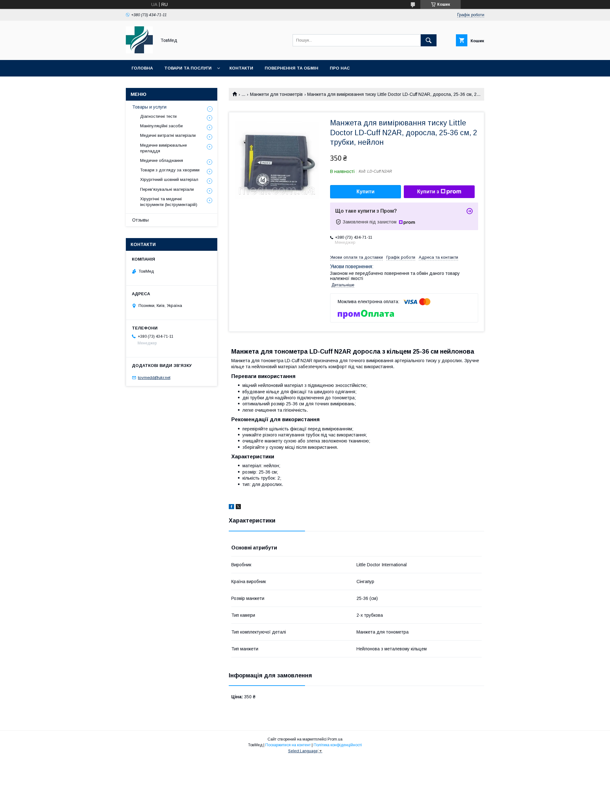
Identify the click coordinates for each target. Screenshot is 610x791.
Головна (142, 68)
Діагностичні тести (158, 116)
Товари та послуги (188, 68)
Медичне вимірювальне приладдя (163, 148)
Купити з (428, 191)
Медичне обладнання (161, 160)
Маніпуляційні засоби (161, 125)
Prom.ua (335, 739)
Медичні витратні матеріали (168, 135)
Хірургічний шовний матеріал (169, 179)
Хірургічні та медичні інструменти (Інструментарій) (168, 201)
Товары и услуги (149, 107)
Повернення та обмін (291, 68)
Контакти (241, 68)
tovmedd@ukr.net (154, 377)
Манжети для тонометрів (276, 94)
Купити (365, 191)
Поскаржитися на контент (288, 745)
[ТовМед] (139, 51)
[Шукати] (429, 40)
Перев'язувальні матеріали (167, 189)
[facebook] (231, 507)
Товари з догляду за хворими (170, 170)
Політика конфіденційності (338, 745)
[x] (238, 507)
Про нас (340, 68)
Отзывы (140, 220)
